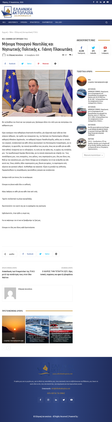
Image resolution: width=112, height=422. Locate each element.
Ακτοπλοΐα (37, 327)
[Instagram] (97, 2)
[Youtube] (107, 2)
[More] (55, 64)
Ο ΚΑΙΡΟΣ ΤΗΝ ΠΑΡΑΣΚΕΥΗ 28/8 (13, 341)
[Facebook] (93, 2)
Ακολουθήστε (93, 47)
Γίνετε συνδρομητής (105, 48)
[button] (106, 22)
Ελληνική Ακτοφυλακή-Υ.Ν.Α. (26, 32)
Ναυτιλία (91, 139)
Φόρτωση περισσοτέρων (92, 155)
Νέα (11, 32)
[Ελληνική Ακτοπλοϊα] (4, 55)
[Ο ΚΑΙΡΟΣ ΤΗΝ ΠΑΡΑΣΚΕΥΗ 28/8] (13, 329)
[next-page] (8, 348)
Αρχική (5, 32)
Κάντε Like (81, 47)
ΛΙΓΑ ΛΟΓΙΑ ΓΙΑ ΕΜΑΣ (56, 393)
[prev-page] (4, 348)
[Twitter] (104, 2)
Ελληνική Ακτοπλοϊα (16, 55)
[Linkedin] (100, 2)
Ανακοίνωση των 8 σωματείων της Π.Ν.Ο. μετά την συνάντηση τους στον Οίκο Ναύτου (18, 274)
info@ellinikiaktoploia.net (60, 388)
